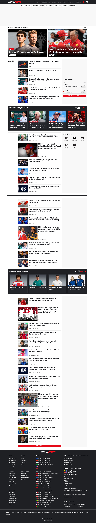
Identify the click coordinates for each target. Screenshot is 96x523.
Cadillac (23, 464)
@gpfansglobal (69, 460)
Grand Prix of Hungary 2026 (44, 481)
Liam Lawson (12, 473)
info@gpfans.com (68, 485)
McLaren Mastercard (26, 471)
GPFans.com (67, 506)
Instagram (44, 512)
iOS (52, 512)
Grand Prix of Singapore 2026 (45, 494)
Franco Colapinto (13, 467)
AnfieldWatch (80, 506)
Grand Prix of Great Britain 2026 (45, 477)
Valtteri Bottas (12, 502)
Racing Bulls (24, 475)
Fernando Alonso (13, 490)
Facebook (34, 512)
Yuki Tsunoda (12, 496)
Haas (22, 469)
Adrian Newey (72, 5)
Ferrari (22, 5)
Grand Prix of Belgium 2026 (44, 479)
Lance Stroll (11, 492)
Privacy (8, 514)
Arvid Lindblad (12, 494)
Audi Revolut (24, 462)
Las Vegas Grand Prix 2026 (44, 502)
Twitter (39, 512)
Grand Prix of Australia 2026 (45, 458)
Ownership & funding (78, 512)
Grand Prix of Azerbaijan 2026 (45, 490)
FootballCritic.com (81, 504)
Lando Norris (12, 462)
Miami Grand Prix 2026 (43, 467)
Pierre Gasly (11, 469)
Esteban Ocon (12, 488)
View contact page (68, 497)
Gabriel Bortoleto (12, 498)
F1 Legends (71, 2)
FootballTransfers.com (69, 504)
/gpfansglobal (68, 458)
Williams (23, 479)
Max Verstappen (49, 5)
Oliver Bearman (12, 485)
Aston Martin (27, 5)
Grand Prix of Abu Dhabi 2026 (45, 507)
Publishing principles (59, 512)
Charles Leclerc (57, 5)
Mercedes (23, 473)
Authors (8, 512)
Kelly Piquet (65, 5)
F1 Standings (43, 2)
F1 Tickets (78, 2)
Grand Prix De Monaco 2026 (44, 471)
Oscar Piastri (12, 464)
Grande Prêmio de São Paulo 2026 (46, 500)
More (39, 446)
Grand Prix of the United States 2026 (46, 496)
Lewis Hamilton (35, 5)
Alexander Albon (12, 477)
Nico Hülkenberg (12, 500)
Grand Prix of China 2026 (44, 460)
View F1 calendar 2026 (74, 96)
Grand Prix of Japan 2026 (44, 462)
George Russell (12, 483)
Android (49, 512)
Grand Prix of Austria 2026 (44, 475)
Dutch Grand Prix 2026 (43, 483)
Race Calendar (52, 2)
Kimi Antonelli (12, 481)
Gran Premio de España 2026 (45, 488)
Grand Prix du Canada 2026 (44, 469)
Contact (25, 512)
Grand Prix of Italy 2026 (43, 485)
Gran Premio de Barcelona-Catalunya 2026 (48, 473)
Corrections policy (68, 512)
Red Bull (42, 5)
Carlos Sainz (11, 479)
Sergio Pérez (11, 504)
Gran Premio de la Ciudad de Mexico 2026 (48, 498)
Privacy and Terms (15, 512)
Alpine (22, 458)
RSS (21, 512)
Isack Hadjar (11, 471)
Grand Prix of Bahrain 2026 (44, 492)
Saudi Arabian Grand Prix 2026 (45, 464)
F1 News (36, 2)
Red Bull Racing (25, 477)
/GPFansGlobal (69, 464)
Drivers (59, 2)
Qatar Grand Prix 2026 (43, 504)
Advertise (29, 512)
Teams (64, 2)
